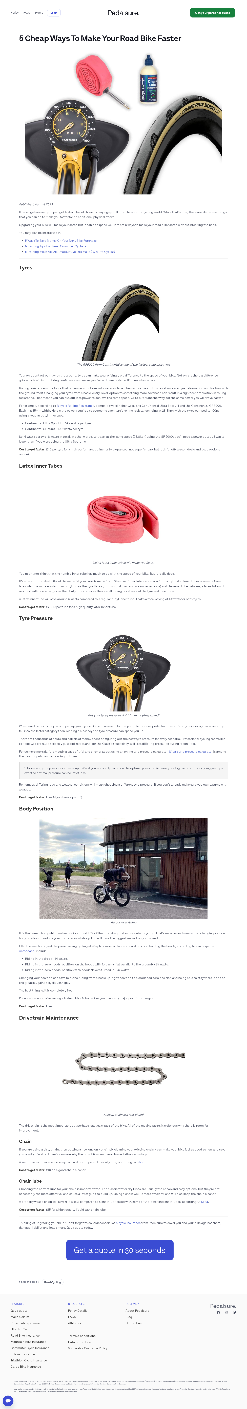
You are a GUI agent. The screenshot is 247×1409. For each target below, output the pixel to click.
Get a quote (19, 1311)
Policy (15, 12)
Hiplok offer (19, 1329)
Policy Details (77, 1311)
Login (53, 12)
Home (39, 12)
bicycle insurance (128, 1223)
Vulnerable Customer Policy (87, 1348)
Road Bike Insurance (25, 1336)
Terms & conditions (81, 1336)
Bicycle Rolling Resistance (75, 406)
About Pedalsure (137, 1311)
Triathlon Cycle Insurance (29, 1360)
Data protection (79, 1342)
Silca (140, 1162)
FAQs (26, 12)
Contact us (133, 1323)
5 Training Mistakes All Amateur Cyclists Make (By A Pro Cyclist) (70, 252)
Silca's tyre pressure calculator (191, 752)
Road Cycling (52, 1282)
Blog (129, 1317)
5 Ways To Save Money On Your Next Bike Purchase (61, 241)
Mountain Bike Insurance (28, 1342)
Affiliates (74, 1323)
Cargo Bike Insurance (26, 1367)
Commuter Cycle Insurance (30, 1348)
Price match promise (25, 1323)
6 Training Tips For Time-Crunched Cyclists (55, 246)
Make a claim (20, 1317)
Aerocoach (26, 951)
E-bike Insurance (23, 1354)
